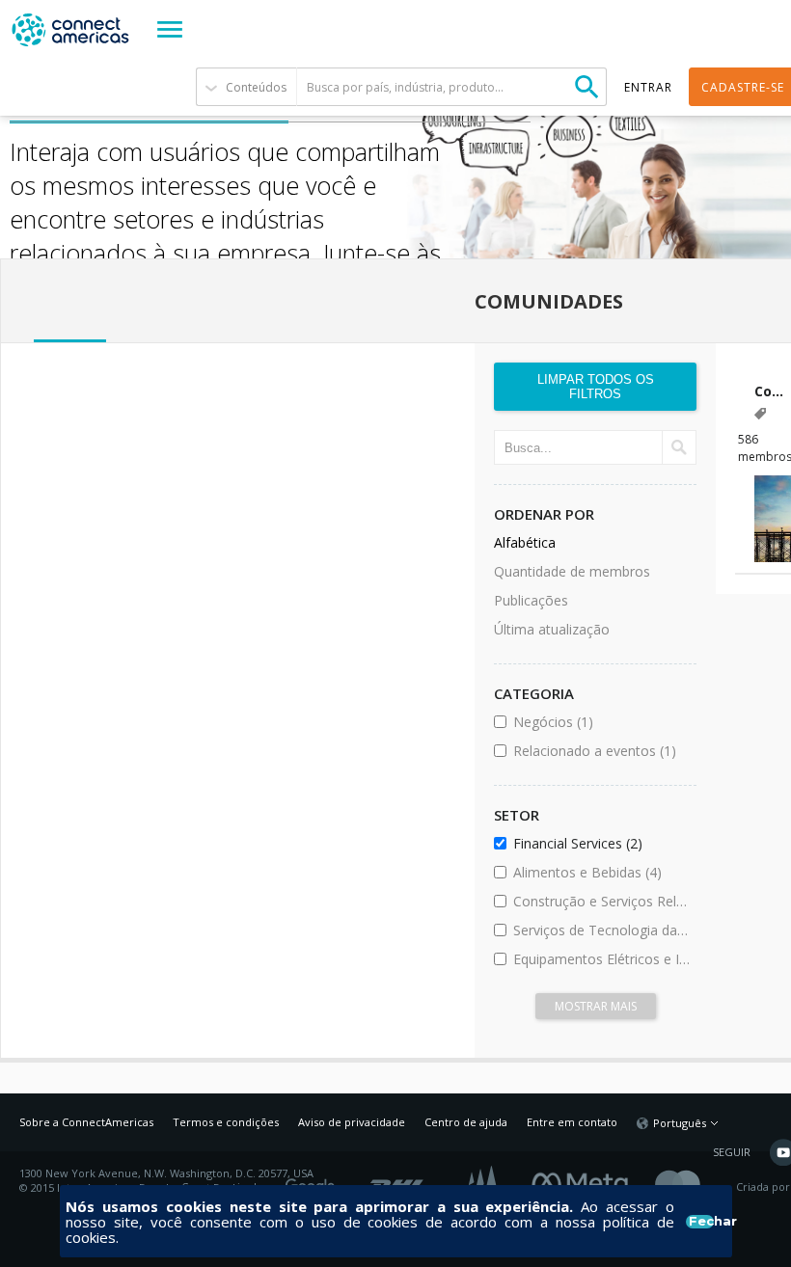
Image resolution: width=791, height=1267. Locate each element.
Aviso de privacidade (351, 1122)
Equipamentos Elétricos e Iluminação (601, 959)
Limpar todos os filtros (595, 386)
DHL (398, 1180)
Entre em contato (572, 1122)
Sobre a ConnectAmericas (86, 1122)
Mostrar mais (596, 1006)
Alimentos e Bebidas (601, 872)
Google (313, 1180)
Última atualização (552, 629)
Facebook (585, 1180)
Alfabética (525, 542)
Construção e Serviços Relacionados (601, 901)
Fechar (701, 1221)
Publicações (531, 600)
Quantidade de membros (572, 571)
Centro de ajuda (465, 1122)
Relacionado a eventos (601, 750)
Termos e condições (226, 1122)
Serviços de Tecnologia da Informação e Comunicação (601, 930)
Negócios (601, 722)
